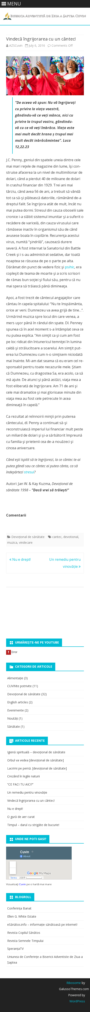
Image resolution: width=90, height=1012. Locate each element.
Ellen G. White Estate (21, 916)
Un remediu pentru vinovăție (27, 792)
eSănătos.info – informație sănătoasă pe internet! (42, 924)
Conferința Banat (19, 908)
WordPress (77, 1001)
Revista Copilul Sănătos (23, 933)
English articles (17, 702)
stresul (29, 472)
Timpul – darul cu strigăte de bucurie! (33, 825)
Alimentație (15, 678)
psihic (69, 267)
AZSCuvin (15, 45)
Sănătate (13, 726)
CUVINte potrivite (19, 686)
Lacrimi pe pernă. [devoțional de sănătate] (37, 768)
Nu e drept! (21, 559)
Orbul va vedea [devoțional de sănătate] (35, 760)
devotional (70, 537)
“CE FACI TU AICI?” (20, 784)
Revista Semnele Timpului (25, 941)
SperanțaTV (15, 949)
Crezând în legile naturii (23, 776)
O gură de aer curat (21, 817)
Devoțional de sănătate (28, 537)
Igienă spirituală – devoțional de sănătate (36, 752)
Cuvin (22, 884)
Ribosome (73, 983)
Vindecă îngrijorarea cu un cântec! (31, 800)
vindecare (26, 542)
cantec (57, 537)
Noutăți (12, 718)
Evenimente (15, 710)
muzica (12, 542)
